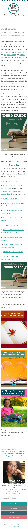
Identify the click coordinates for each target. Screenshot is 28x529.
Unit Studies (14, 513)
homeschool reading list (10, 453)
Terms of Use (17, 489)
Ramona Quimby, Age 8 (11, 198)
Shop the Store (14, 517)
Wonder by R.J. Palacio (11, 181)
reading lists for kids (13, 455)
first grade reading (10, 55)
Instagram (20, 493)
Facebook (8, 493)
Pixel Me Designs (16, 526)
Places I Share (16, 491)
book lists (9, 451)
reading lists (6, 455)
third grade (21, 455)
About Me (5, 489)
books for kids (15, 451)
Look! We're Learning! (14, 9)
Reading (14, 449)
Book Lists (9, 449)
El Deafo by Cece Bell (10, 225)
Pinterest (14, 493)
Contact (11, 489)
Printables (14, 508)
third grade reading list (16, 456)
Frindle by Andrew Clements (13, 252)
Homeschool (14, 504)
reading (18, 453)
